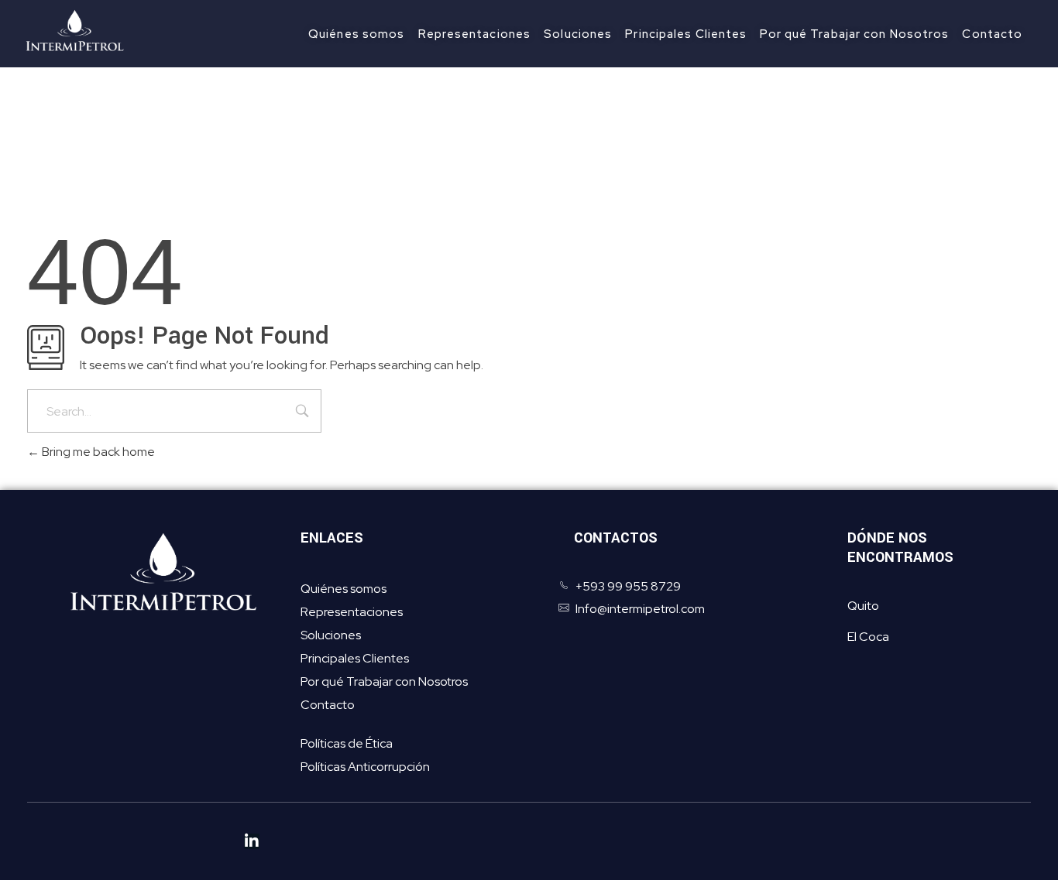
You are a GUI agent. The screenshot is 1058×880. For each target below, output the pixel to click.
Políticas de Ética (347, 743)
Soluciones (331, 635)
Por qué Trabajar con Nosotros (384, 681)
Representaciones (352, 612)
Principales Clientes (355, 658)
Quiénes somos (343, 588)
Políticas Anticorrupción (365, 766)
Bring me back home (97, 451)
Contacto (328, 705)
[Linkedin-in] (251, 841)
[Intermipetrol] (87, 31)
